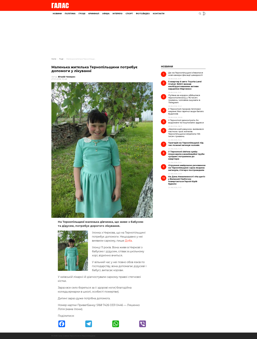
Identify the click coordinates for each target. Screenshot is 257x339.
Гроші (82, 13)
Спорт (129, 13)
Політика (70, 13)
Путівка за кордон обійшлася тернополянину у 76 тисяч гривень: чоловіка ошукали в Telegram (184, 99)
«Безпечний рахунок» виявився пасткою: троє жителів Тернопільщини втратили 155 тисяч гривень (186, 133)
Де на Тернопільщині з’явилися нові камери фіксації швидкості (185, 73)
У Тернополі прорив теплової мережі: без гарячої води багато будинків (186, 111)
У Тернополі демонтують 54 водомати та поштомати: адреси (186, 121)
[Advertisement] (128, 37)
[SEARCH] (200, 13)
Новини (57, 13)
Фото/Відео (143, 13)
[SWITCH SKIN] (204, 13)
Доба (128, 240)
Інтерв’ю (117, 13)
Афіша (105, 13)
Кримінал (93, 13)
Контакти (158, 13)
